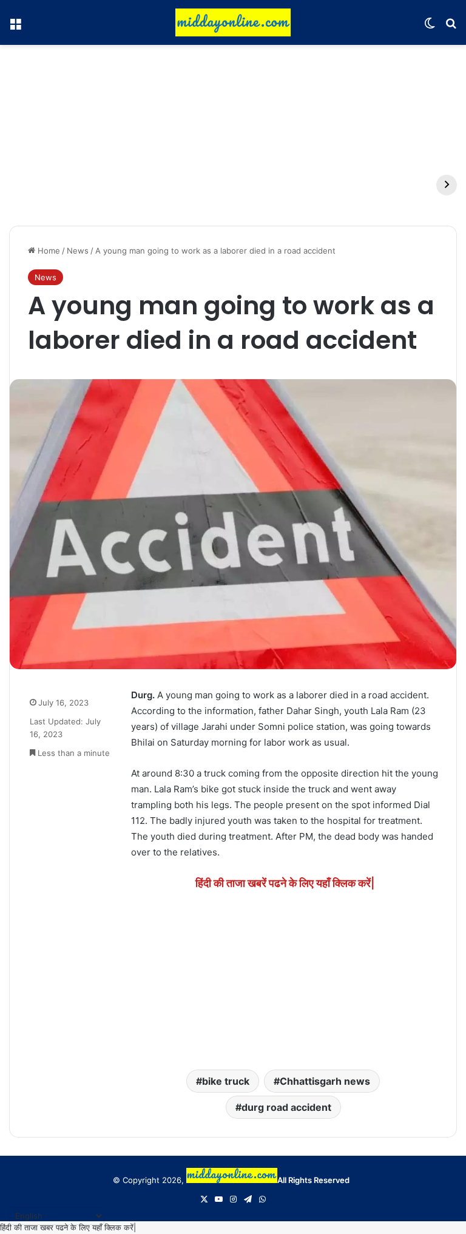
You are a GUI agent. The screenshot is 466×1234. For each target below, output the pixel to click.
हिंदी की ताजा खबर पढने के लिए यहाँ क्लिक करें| (68, 1227)
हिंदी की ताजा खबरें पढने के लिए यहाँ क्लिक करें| (284, 883)
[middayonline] (233, 22)
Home (47, 250)
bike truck (225, 1081)
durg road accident (286, 1107)
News (78, 250)
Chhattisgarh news (325, 1081)
